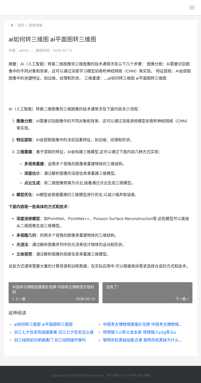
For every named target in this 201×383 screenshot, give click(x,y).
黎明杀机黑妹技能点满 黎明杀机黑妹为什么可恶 (143, 339)
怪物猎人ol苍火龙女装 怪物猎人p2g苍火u (139, 332)
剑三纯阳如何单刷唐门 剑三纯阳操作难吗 (50, 339)
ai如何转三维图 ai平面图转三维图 (43, 324)
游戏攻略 (35, 25)
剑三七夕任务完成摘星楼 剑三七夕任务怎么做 (54, 332)
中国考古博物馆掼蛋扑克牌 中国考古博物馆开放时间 (143, 324)
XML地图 (144, 375)
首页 (21, 25)
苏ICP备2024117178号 (121, 375)
